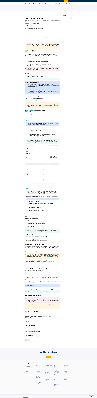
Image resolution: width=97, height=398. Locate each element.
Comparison (46, 380)
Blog (54, 379)
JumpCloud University (56, 384)
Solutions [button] (46, 3)
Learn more (27, 184)
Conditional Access (38, 370)
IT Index (55, 380)
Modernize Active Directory (48, 374)
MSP (54, 365)
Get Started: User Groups (50, 261)
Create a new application (29, 110)
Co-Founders (65, 367)
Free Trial (70, 3)
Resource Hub (56, 375)
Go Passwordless (47, 372)
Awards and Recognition (66, 371)
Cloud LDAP (37, 367)
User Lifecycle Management (39, 387)
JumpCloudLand (56, 385)
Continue (91, 396)
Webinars (55, 378)
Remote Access (37, 378)
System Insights (37, 384)
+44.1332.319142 (28, 367)
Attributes (28, 188)
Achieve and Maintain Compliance (49, 365)
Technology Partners (56, 370)
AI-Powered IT (46, 366)
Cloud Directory (37, 366)
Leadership (65, 366)
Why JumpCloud (41, 3)
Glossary (65, 380)
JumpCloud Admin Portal (33, 41)
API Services (37, 365)
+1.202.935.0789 (29, 365)
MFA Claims (28, 120)
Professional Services (66, 378)
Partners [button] (56, 3)
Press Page (65, 370)
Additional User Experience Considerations (35, 291)
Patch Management (38, 377)
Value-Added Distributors (57, 371)
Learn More (27, 213)
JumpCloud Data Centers (46, 46)
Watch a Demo (66, 3)
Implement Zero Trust (47, 373)
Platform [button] (50, 3)
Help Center (65, 379)
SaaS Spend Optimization (38, 382)
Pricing (54, 3)
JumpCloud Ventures (66, 372)
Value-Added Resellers (56, 372)
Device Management (38, 371)
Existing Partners (56, 367)
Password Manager (38, 376)
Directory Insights (37, 372)
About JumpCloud (66, 365)
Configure (53, 91)
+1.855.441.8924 (28, 366)
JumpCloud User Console (32, 274)
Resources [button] (60, 3)
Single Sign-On (37, 383)
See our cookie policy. (25, 397)
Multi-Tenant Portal (56, 366)
